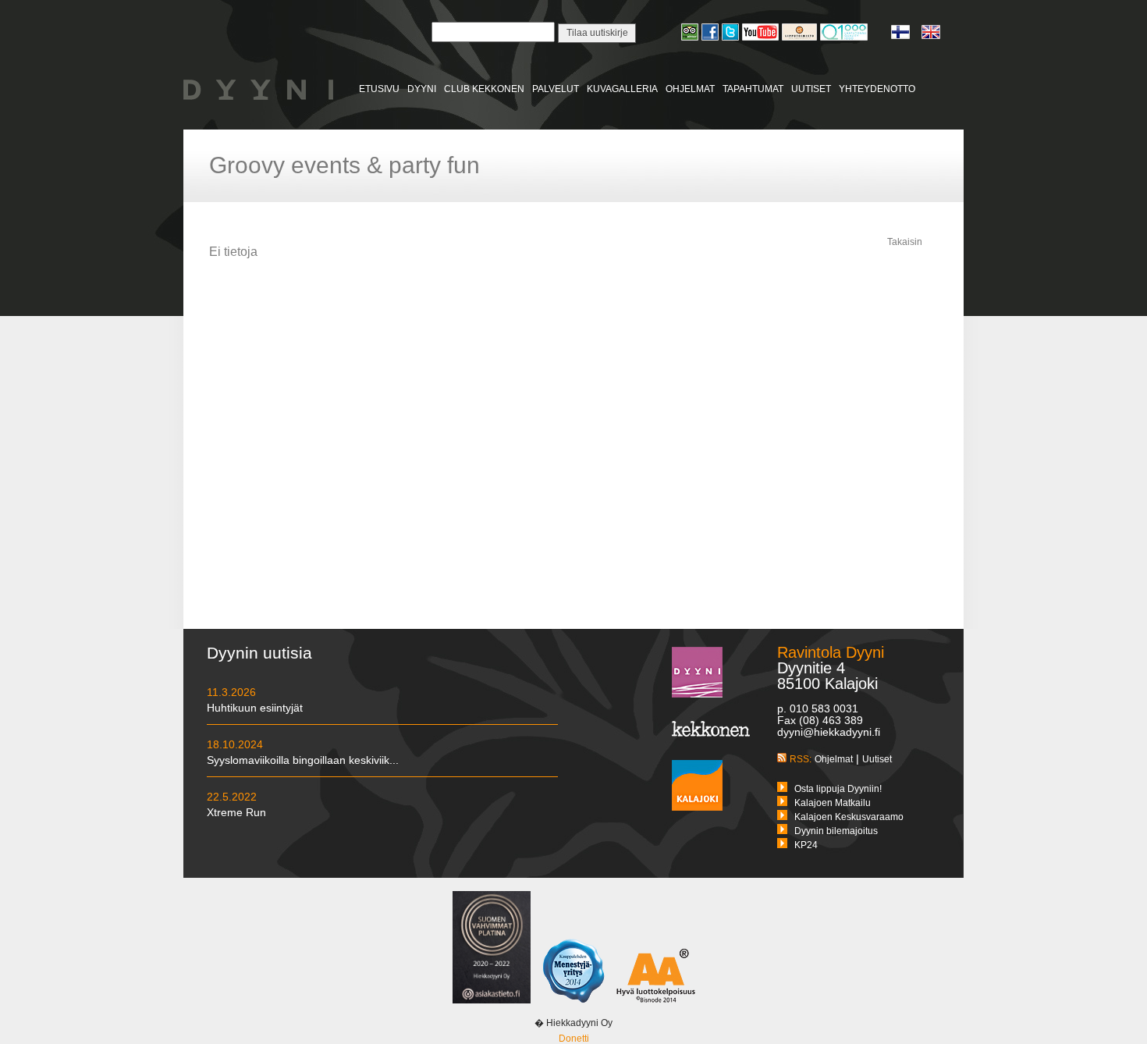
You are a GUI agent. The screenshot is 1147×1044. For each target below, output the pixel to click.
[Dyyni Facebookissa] (711, 38)
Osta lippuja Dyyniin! (838, 788)
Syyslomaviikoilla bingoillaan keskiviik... (303, 760)
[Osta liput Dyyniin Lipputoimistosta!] (801, 38)
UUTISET (811, 88)
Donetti (574, 1038)
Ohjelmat (834, 759)
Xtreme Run (236, 812)
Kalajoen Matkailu (832, 802)
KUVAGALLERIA (622, 88)
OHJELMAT (690, 88)
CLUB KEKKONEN (484, 88)
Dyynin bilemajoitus (836, 831)
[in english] (931, 37)
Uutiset (877, 759)
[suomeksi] (906, 37)
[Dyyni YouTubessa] (762, 38)
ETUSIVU (379, 88)
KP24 (806, 845)
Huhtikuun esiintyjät (255, 707)
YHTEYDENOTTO (877, 88)
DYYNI (421, 88)
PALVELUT (555, 88)
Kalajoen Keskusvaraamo (849, 816)
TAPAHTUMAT (753, 88)
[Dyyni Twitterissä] (732, 38)
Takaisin (904, 241)
